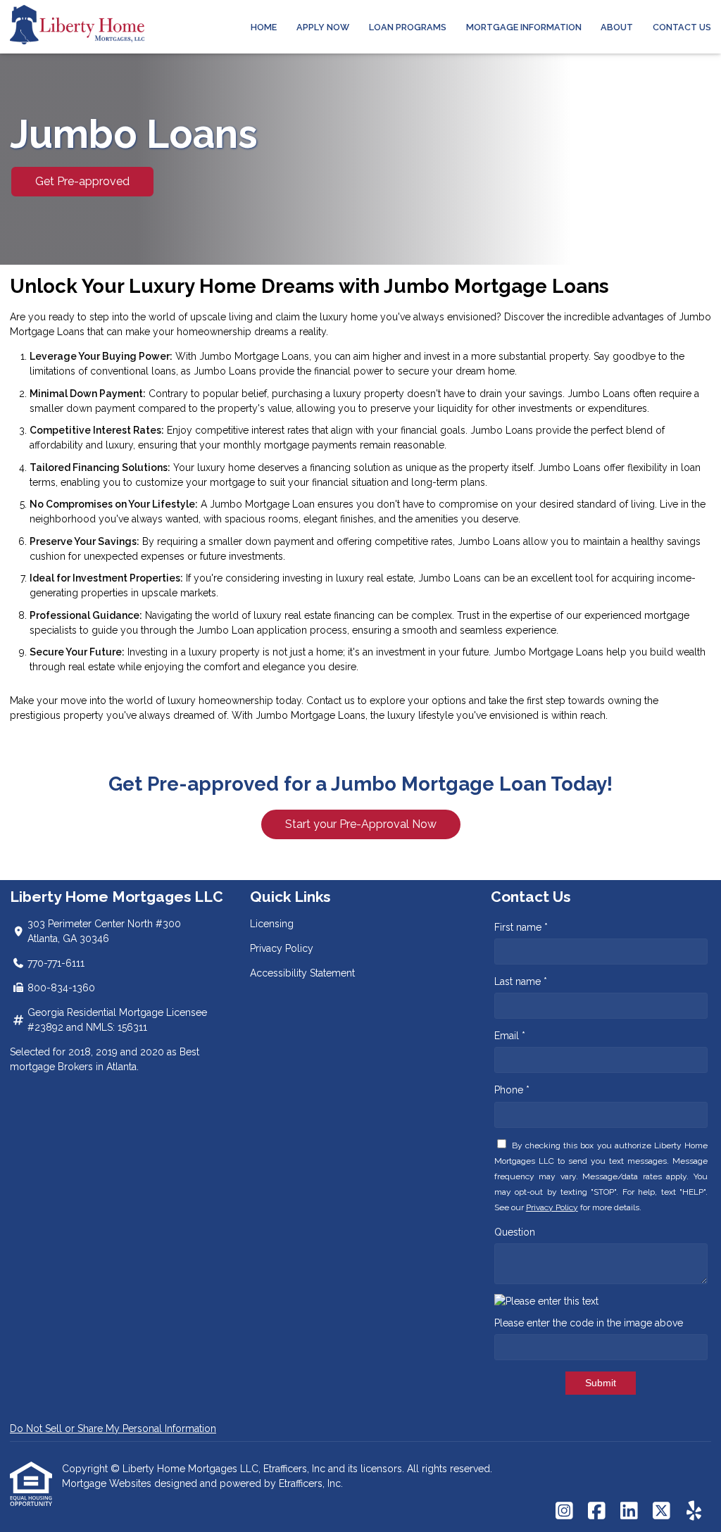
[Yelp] (694, 1511)
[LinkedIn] (629, 1511)
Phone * (511, 1089)
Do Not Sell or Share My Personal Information (113, 1428)
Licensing (272, 923)
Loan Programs (407, 27)
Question (514, 1232)
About (617, 27)
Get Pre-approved (82, 181)
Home (264, 27)
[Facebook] (596, 1511)
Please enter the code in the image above (588, 1323)
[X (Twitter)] (661, 1511)
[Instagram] (564, 1511)
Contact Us (682, 27)
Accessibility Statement (302, 973)
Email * (509, 1035)
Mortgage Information (524, 27)
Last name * (520, 981)
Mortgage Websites (108, 1483)
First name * (521, 927)
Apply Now (322, 27)
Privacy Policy (281, 948)
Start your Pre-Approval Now (361, 824)
